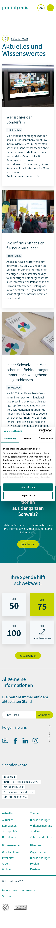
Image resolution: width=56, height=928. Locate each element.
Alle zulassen (28, 487)
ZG (41, 8)
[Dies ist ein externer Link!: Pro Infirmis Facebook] (16, 741)
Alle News (28, 544)
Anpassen (26, 495)
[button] (16, 38)
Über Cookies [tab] (46, 438)
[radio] (14, 604)
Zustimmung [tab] (10, 438)
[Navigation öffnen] (50, 7)
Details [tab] (27, 438)
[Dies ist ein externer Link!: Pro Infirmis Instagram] (36, 741)
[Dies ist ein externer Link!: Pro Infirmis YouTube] (6, 741)
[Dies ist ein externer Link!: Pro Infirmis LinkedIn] (26, 741)
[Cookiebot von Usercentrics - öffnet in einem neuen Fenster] (40, 431)
